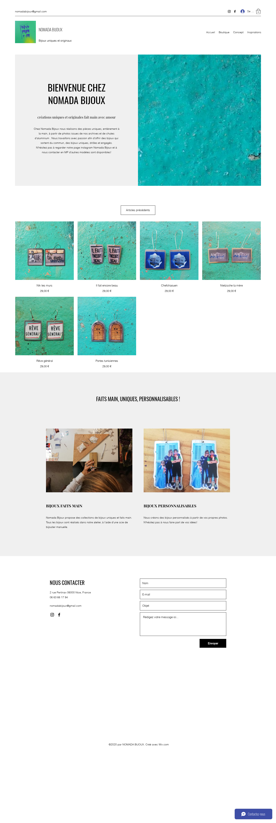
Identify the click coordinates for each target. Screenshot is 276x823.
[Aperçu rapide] (44, 250)
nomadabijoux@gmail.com (31, 11)
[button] (258, 11)
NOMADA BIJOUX (50, 29)
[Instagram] (229, 11)
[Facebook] (235, 11)
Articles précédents (138, 210)
